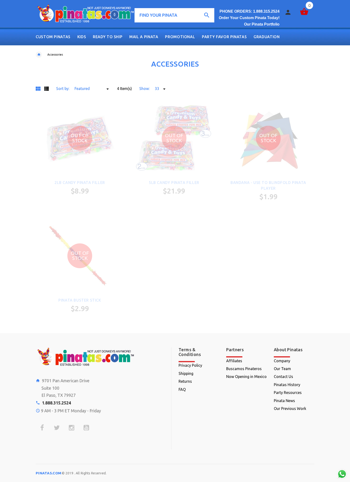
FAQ (182, 389)
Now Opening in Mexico (246, 376)
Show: (144, 88)
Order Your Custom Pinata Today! (249, 18)
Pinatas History (287, 384)
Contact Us (283, 376)
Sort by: (62, 88)
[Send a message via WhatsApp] (342, 474)
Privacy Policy (190, 365)
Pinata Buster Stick (79, 300)
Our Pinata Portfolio (262, 24)
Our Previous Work (290, 408)
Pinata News (284, 400)
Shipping (186, 373)
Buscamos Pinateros (244, 369)
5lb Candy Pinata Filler (174, 182)
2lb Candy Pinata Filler (80, 182)
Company (282, 361)
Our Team (282, 369)
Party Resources (288, 392)
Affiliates (234, 361)
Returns (185, 381)
